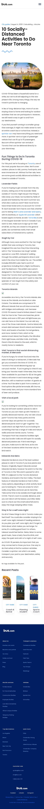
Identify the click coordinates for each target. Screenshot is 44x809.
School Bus (26, 699)
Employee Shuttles (8, 699)
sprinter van (7, 133)
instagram (30, 793)
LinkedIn (21, 793)
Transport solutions (29, 641)
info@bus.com (17, 775)
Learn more (27, 729)
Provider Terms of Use (30, 797)
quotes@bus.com (18, 770)
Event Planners (27, 649)
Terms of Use (19, 797)
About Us (6, 641)
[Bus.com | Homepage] (9, 630)
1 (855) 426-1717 (17, 779)
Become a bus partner (9, 649)
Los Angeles (6, 733)
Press (4, 662)
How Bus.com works (8, 645)
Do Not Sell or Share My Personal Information (21, 802)
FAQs (24, 733)
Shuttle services (8, 682)
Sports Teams (27, 662)
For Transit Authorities (9, 691)
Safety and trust (7, 658)
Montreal (5, 742)
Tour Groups (26, 667)
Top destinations (8, 729)
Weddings (26, 671)
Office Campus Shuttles (10, 711)
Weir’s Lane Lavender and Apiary (27, 212)
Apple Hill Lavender (27, 215)
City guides (6, 24)
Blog (4, 667)
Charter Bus (26, 687)
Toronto (31, 163)
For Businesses (7, 687)
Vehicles (26, 682)
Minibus (25, 691)
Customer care (18, 766)
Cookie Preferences (22, 800)
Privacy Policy (9, 797)
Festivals (26, 654)
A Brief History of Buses (30, 744)
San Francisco (7, 750)
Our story (5, 654)
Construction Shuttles (9, 695)
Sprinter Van (26, 695)
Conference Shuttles (29, 645)
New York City (7, 746)
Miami (4, 737)
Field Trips (26, 658)
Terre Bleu (32, 218)
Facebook (13, 793)
